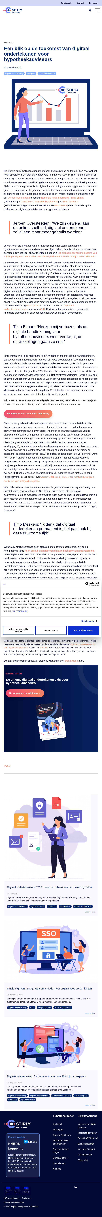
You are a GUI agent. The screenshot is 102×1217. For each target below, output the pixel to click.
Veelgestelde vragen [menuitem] (87, 1133)
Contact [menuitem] (80, 3)
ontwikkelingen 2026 (83, 906)
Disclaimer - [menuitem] (27, 1198)
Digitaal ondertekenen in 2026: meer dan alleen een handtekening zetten (50, 887)
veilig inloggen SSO (63, 1008)
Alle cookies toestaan (83, 630)
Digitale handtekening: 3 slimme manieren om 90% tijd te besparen (46, 1076)
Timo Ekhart (77, 197)
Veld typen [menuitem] (58, 1130)
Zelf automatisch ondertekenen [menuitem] (61, 1142)
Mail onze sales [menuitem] (85, 1155)
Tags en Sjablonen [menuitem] (62, 1135)
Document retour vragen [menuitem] (61, 1151)
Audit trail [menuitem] (57, 1124)
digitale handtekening (14, 73)
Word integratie (81, 1096)
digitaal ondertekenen (17, 906)
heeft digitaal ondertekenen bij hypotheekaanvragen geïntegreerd (59, 550)
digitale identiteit (37, 906)
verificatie (52, 906)
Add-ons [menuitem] (57, 1169)
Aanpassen (49, 630)
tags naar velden (28, 1100)
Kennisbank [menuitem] (66, 3)
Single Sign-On (44, 1008)
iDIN (42, 309)
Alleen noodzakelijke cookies (18, 630)
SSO (32, 1008)
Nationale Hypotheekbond (55, 197)
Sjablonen (12, 1100)
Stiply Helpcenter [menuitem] (86, 1144)
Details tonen (87, 621)
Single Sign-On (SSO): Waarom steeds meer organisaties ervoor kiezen (49, 988)
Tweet (7, 766)
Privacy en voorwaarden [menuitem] (14, 1202)
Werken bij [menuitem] (83, 1160)
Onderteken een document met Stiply (28, 413)
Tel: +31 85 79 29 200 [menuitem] (88, 1138)
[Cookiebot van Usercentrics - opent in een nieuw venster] (87, 584)
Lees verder (90, 912)
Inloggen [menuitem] (93, 3)
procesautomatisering (61, 1096)
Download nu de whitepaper (25, 693)
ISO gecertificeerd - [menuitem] (12, 1198)
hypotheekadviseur (47, 73)
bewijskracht (65, 906)
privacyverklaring (19, 611)
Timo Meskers (70, 201)
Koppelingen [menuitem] (59, 1163)
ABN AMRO (60, 205)
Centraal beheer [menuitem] (60, 1158)
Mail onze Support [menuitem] (86, 1149)
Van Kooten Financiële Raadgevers (39, 201)
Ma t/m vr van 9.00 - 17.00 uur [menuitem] (87, 1126)
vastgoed (31, 73)
